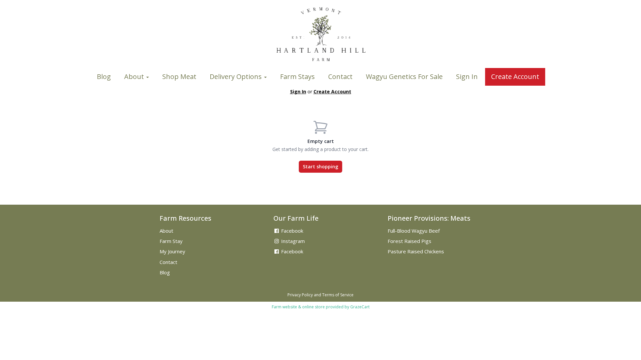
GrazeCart (360, 307)
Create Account (515, 76)
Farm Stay (171, 241)
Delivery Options (236, 76)
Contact (340, 76)
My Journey (172, 251)
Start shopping (320, 166)
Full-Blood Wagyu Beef (414, 230)
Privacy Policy (300, 295)
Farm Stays (297, 76)
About (135, 76)
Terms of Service (338, 295)
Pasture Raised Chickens (416, 251)
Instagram (292, 241)
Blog (104, 76)
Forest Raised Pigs (409, 241)
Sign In (467, 76)
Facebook (291, 230)
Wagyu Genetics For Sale (404, 76)
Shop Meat (179, 76)
